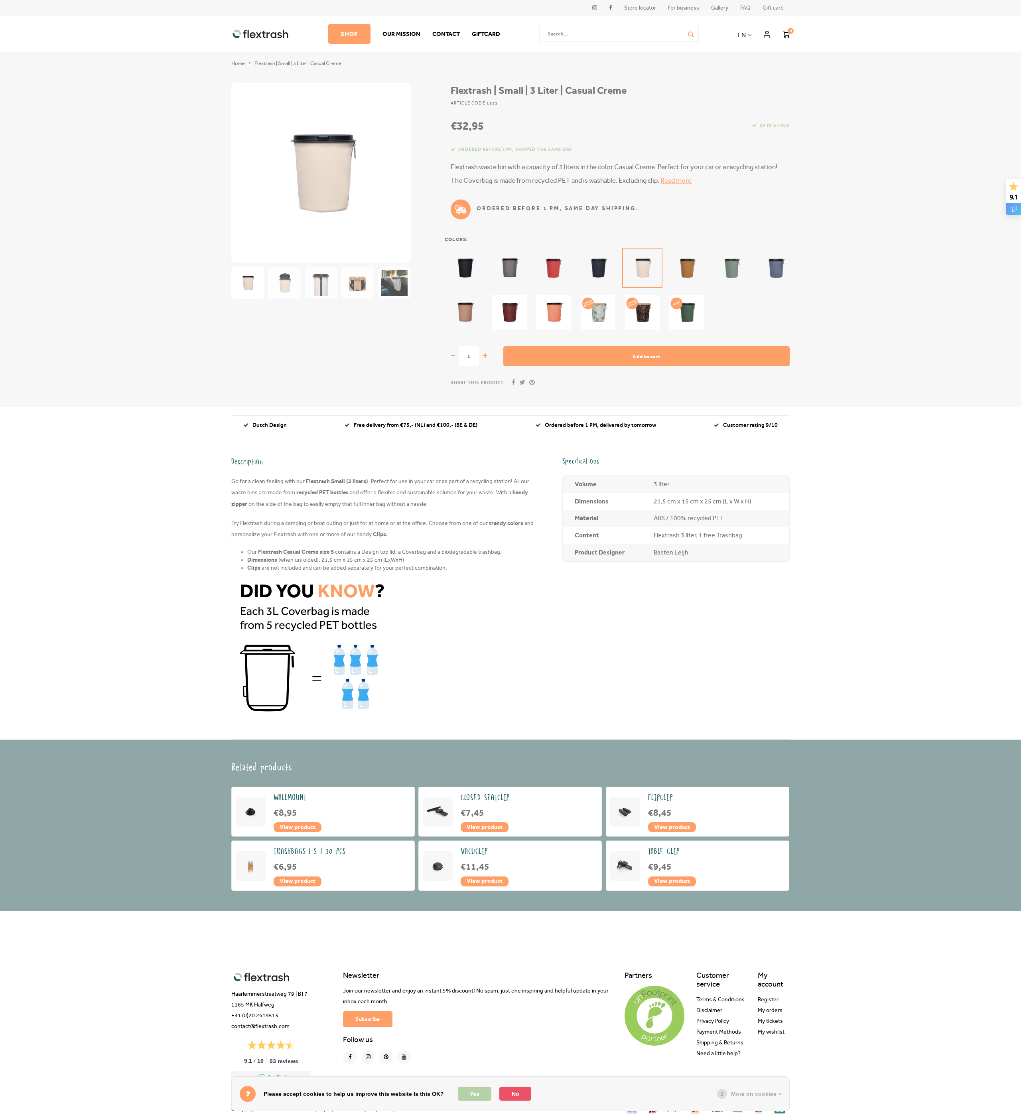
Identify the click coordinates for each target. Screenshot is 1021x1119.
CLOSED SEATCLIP (485, 797)
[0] (786, 34)
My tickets (770, 1021)
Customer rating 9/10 (750, 425)
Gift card (773, 7)
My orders (770, 1010)
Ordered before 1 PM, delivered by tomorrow (600, 425)
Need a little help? (718, 1053)
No (515, 1094)
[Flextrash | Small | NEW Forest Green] (686, 312)
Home (238, 63)
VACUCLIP (474, 851)
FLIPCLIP (660, 797)
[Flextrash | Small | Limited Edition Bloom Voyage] (598, 312)
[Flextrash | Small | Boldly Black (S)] (465, 268)
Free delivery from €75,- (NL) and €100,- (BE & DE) (415, 425)
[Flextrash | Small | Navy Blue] (598, 268)
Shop (349, 33)
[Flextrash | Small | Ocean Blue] (775, 268)
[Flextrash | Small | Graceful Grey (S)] (509, 268)
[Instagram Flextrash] (368, 1057)
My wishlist (771, 1032)
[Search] (691, 34)
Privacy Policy (712, 1021)
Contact (446, 33)
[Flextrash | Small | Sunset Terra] (554, 312)
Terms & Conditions (720, 1000)
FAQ (745, 7)
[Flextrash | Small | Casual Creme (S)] (642, 268)
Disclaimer (709, 1010)
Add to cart (646, 356)
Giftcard (486, 33)
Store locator (640, 7)
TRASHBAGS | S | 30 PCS (310, 851)
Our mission (401, 33)
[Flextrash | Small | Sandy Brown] (686, 268)
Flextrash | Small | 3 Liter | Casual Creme (297, 63)
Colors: (456, 239)
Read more (676, 180)
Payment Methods (718, 1032)
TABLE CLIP (664, 851)
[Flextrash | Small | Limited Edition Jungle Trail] (642, 312)
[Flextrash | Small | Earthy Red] (509, 312)
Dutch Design (269, 425)
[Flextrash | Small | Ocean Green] (731, 268)
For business (683, 7)
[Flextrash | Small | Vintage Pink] (465, 312)
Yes (474, 1094)
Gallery (719, 7)
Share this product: (478, 382)
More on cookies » (756, 1094)
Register (768, 1000)
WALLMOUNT (290, 797)
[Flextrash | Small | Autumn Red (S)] (554, 268)
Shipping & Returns (719, 1043)
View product (297, 827)
